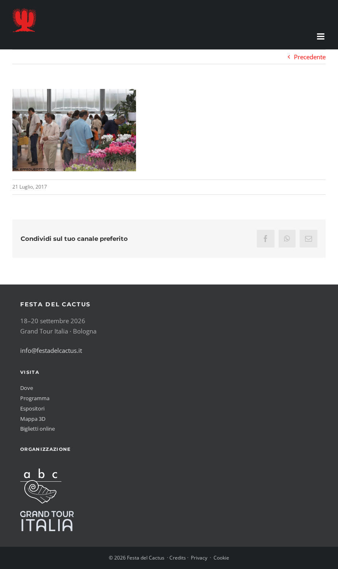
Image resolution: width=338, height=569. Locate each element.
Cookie (221, 557)
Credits (177, 557)
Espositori (32, 408)
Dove (26, 388)
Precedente (310, 57)
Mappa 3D (32, 418)
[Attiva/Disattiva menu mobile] (321, 36)
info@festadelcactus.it (51, 350)
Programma (34, 398)
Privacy (199, 557)
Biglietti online (37, 428)
